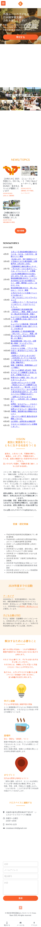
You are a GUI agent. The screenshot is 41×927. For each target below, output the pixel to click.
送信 (21, 898)
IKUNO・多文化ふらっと (29, 606)
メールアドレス (11, 870)
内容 (6, 883)
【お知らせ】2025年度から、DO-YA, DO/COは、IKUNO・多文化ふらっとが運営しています (11, 184)
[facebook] (20, 907)
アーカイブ (8, 595)
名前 (6, 864)
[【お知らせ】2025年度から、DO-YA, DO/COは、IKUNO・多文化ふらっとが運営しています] (11, 171)
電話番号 (8, 876)
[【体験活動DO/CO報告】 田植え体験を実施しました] (11, 205)
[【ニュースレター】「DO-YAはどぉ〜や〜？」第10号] (29, 171)
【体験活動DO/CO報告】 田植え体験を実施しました (11, 215)
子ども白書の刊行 (12, 615)
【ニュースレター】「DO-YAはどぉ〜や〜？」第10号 (29, 182)
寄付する (20, 37)
